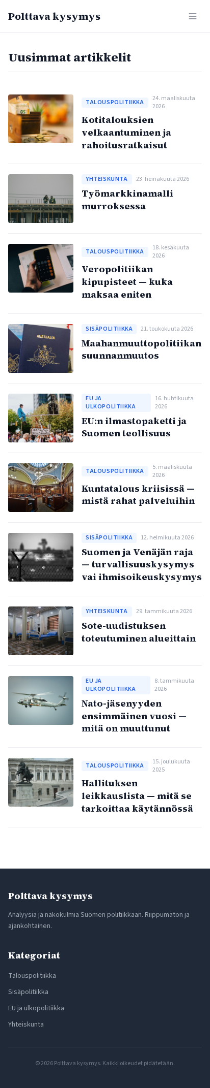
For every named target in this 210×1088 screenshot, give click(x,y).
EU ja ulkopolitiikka (36, 1008)
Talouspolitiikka (32, 976)
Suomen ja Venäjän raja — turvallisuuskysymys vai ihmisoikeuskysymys (142, 565)
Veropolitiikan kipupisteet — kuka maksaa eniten (127, 282)
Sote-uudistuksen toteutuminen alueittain (139, 632)
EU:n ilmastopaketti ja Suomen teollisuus (134, 427)
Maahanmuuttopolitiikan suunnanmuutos (141, 349)
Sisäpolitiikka (28, 992)
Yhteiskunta (26, 1024)
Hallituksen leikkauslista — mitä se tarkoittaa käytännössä (137, 796)
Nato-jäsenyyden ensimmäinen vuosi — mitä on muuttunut (134, 716)
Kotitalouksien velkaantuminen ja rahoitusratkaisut (126, 132)
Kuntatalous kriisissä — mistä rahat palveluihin (138, 494)
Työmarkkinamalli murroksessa (127, 199)
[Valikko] (192, 16)
